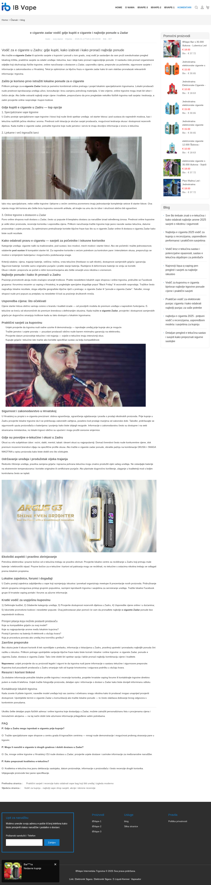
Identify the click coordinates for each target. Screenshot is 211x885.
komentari (184, 7)
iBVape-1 (96, 821)
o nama (130, 7)
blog (22, 20)
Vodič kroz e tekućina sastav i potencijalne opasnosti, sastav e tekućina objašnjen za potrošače (184, 253)
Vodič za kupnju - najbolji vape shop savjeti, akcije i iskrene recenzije (59, 788)
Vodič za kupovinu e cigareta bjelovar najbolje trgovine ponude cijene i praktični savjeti (185, 286)
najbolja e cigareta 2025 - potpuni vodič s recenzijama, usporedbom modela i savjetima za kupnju (185, 320)
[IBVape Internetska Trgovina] (19, 9)
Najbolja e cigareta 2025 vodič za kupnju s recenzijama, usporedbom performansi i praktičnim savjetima (186, 236)
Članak (14, 20)
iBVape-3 (96, 831)
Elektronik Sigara (83, 879)
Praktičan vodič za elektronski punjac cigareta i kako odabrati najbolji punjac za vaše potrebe (184, 303)
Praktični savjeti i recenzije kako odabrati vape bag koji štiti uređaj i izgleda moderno (70, 783)
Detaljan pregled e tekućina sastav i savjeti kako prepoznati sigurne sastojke (186, 337)
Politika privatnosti (177, 821)
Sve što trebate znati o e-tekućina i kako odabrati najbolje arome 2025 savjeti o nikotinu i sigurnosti (186, 219)
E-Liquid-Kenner (121, 879)
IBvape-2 (156, 7)
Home (118, 7)
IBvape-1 (169, 7)
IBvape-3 (142, 7)
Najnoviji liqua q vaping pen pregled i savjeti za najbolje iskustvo (182, 270)
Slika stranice (131, 826)
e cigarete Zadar (93, 289)
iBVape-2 (96, 826)
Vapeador (136, 879)
